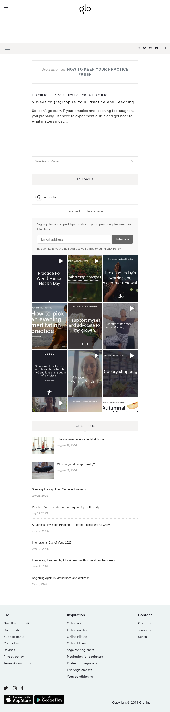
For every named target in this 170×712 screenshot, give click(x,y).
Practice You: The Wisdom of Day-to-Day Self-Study (65, 507)
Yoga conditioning (80, 676)
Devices (9, 650)
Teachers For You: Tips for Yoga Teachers (70, 95)
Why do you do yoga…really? (76, 464)
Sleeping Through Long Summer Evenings (59, 489)
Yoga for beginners (80, 650)
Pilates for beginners (82, 663)
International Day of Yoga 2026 (51, 542)
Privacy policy (14, 656)
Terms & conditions (18, 663)
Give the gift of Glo (17, 623)
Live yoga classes (79, 670)
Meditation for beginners (85, 656)
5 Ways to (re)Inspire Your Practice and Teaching (83, 102)
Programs (145, 623)
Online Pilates (77, 636)
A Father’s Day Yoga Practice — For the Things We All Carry (71, 524)
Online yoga (75, 623)
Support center (14, 636)
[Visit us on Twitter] (6, 688)
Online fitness (77, 643)
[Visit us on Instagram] (15, 689)
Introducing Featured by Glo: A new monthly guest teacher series (73, 560)
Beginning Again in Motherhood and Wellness (61, 578)
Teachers (144, 630)
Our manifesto (14, 630)
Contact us (11, 643)
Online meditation (80, 630)
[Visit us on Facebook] (22, 689)
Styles (142, 636)
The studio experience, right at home (80, 439)
